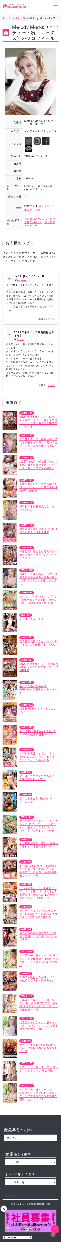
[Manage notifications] (53, 1234)
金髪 (37, 210)
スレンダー (45, 206)
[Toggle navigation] (54, 5)
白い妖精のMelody (35, 219)
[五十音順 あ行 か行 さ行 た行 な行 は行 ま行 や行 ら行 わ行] (30, 1162)
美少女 (28, 210)
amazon (22, 280)
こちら (51, 319)
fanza (20, 339)
